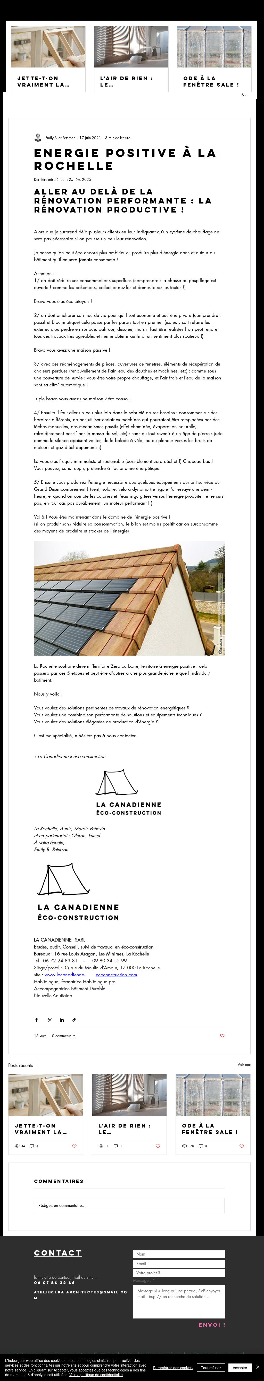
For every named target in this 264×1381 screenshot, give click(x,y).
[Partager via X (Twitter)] (49, 1019)
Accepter (240, 1367)
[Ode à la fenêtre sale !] (213, 1095)
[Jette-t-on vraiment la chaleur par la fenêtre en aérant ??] (46, 1095)
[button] (244, 94)
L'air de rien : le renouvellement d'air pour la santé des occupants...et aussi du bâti (129, 1128)
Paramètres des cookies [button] (173, 1367)
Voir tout (244, 1064)
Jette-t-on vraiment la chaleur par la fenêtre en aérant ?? (45, 1128)
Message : (142, 1280)
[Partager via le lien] (74, 1019)
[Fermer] (258, 1367)
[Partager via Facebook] (36, 1019)
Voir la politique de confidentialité (96, 1374)
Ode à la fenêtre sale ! (210, 1128)
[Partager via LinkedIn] (61, 1019)
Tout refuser (211, 1367)
